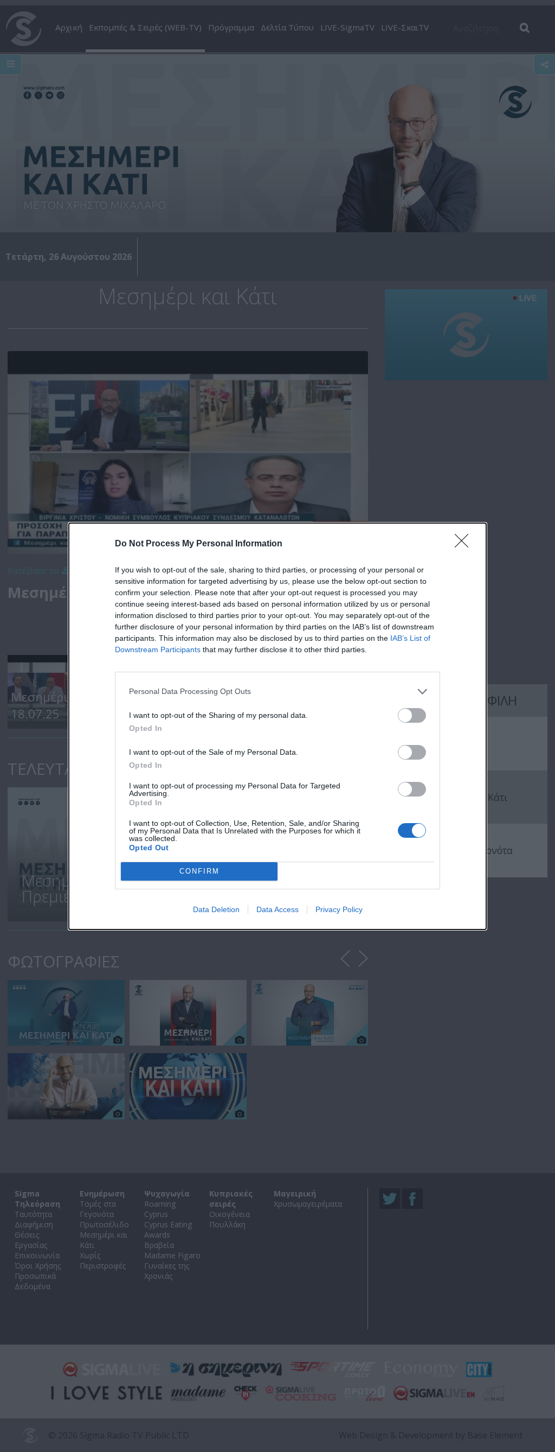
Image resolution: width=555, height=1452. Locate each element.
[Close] (465, 544)
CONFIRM (199, 871)
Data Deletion (216, 909)
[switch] (412, 715)
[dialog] (277, 726)
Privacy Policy (339, 909)
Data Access (277, 909)
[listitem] (277, 691)
